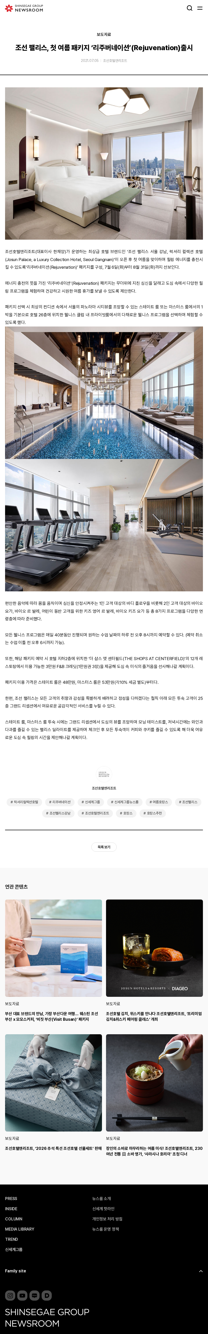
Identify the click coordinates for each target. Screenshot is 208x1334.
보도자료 (104, 35)
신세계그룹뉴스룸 (126, 802)
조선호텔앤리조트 (115, 61)
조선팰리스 (189, 802)
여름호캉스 (160, 802)
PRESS (11, 1199)
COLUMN (13, 1219)
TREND (11, 1239)
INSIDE (11, 1209)
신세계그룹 (92, 802)
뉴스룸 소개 (101, 1199)
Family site (15, 1271)
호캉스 (127, 813)
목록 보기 (104, 847)
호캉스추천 (154, 813)
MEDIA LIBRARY (19, 1229)
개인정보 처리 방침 (107, 1219)
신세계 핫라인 (103, 1209)
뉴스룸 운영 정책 (105, 1229)
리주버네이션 (62, 802)
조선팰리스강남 (60, 813)
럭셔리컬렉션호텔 (26, 802)
